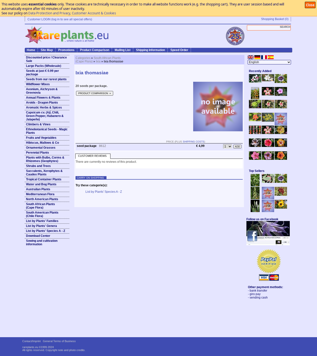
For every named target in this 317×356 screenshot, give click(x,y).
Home (31, 50)
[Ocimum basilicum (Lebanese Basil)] (255, 185)
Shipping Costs (193, 141)
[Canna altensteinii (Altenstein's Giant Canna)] (255, 98)
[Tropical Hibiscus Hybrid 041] (281, 133)
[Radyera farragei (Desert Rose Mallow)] (281, 95)
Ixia (98, 61)
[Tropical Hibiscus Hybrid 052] (268, 146)
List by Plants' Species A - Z (45, 231)
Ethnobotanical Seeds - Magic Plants (47, 131)
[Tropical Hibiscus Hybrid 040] (255, 146)
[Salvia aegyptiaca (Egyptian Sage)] (268, 198)
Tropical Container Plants (43, 179)
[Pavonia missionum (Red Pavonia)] (255, 120)
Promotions (66, 50)
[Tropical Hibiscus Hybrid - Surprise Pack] (255, 133)
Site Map (47, 50)
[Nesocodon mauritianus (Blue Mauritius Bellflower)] (281, 82)
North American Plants (42, 199)
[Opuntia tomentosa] (268, 182)
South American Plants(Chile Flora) (42, 214)
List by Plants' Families (42, 221)
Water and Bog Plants (41, 184)
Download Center (38, 236)
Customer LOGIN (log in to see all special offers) (59, 19)
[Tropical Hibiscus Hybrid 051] (281, 124)
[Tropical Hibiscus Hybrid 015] (268, 159)
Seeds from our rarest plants (46, 79)
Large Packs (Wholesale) (43, 66)
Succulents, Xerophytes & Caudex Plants (44, 172)
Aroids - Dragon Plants (42, 102)
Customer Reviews (92, 155)
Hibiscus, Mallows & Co (42, 142)
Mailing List (123, 50)
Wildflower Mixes (38, 84)
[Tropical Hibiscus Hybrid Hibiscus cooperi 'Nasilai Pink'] (268, 133)
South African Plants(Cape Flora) (40, 205)
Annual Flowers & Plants (43, 97)
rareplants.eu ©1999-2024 (38, 347)
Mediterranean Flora (40, 194)
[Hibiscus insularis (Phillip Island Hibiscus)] (255, 81)
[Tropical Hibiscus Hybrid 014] (255, 159)
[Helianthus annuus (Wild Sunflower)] (281, 207)
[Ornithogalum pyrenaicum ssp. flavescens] (255, 198)
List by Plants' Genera (41, 226)
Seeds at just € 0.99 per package (42, 72)
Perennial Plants (37, 152)
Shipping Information (150, 50)
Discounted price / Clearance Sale (46, 59)
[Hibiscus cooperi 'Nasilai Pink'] (268, 94)
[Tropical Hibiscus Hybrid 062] (281, 146)
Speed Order (179, 50)
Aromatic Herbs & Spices (44, 107)
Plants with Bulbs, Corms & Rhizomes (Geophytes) (45, 159)
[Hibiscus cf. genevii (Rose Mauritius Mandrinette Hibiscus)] (268, 107)
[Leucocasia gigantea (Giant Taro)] (255, 211)
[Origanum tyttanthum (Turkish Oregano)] (268, 211)
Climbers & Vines (38, 124)
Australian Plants (38, 189)
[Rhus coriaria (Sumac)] (281, 194)
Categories (83, 58)
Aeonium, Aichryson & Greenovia (42, 90)
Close (310, 5)
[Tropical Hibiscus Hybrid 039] (281, 159)
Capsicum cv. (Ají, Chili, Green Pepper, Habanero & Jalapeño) (45, 116)
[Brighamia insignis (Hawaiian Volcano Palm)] (255, 107)
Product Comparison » (94, 93)
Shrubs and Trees (38, 166)
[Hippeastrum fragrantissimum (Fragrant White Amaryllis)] (268, 80)
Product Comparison (94, 50)
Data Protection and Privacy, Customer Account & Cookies (72, 13)
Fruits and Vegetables (41, 137)
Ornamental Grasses (40, 147)
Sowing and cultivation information (41, 242)
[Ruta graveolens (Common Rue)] (268, 120)
